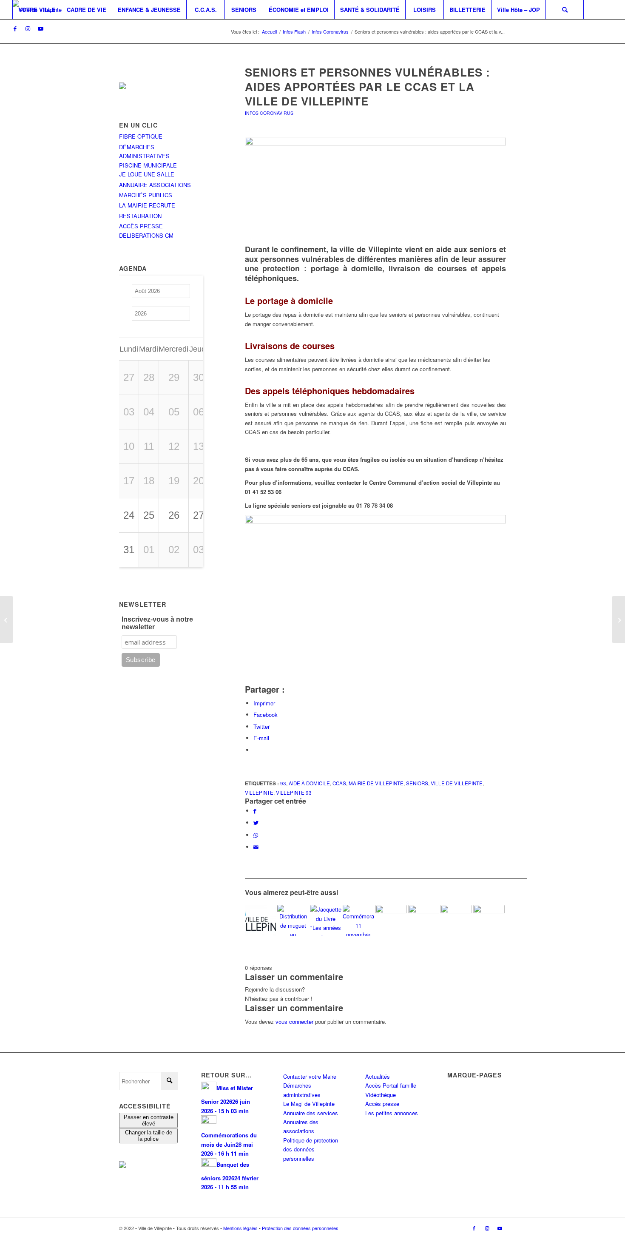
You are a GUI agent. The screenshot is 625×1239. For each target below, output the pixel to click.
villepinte (259, 792)
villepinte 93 (294, 792)
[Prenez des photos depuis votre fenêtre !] (6, 619)
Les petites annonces (391, 1113)
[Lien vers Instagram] (27, 28)
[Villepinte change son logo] (260, 920)
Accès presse (382, 1104)
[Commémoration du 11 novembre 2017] (358, 920)
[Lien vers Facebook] (15, 28)
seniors (417, 783)
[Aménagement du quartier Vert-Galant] (456, 920)
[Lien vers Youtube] (40, 28)
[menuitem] (36, 9)
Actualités (377, 1076)
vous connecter (294, 1021)
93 (283, 783)
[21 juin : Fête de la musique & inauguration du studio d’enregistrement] (424, 920)
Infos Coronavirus (269, 113)
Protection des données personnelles (300, 1228)
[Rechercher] (564, 9)
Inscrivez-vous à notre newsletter (157, 623)
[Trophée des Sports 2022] (391, 920)
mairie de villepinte (376, 783)
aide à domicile (309, 783)
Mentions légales (240, 1228)
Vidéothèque (380, 1095)
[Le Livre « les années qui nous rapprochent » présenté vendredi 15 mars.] (325, 920)
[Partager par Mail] (256, 847)
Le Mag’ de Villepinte (309, 1104)
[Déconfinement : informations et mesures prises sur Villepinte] (618, 619)
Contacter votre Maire (309, 1076)
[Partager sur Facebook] (254, 811)
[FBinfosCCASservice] (375, 186)
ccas (339, 783)
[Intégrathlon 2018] (489, 920)
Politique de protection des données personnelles (310, 1149)
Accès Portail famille (390, 1085)
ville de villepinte (457, 783)
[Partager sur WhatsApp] (255, 835)
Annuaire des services (310, 1113)
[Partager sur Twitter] (256, 822)
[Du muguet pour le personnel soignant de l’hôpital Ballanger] (293, 920)
